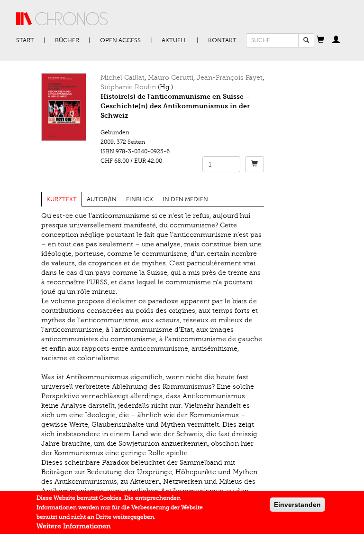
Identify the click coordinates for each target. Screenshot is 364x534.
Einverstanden (297, 504)
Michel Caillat (122, 77)
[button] (320, 40)
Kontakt (222, 40)
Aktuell (174, 40)
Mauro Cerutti (170, 77)
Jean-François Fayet (230, 77)
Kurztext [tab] (61, 199)
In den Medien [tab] (185, 199)
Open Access (120, 40)
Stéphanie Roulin (128, 87)
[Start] (62, 19)
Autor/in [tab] (102, 199)
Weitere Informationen (73, 526)
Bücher (67, 40)
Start (25, 40)
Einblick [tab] (139, 199)
